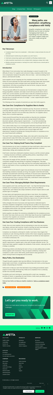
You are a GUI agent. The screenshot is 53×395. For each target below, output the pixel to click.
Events (20, 365)
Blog (20, 368)
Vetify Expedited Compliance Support (41, 348)
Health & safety (6, 340)
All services (37, 340)
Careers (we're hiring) (7, 367)
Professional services (39, 342)
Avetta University (22, 361)
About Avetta (5, 361)
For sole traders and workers (9, 356)
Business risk (5, 344)
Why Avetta (5, 363)
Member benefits (6, 370)
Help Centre (21, 363)
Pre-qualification (22, 342)
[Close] (44, 385)
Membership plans (6, 372)
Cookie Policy (32, 388)
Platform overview (6, 346)
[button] (50, 2)
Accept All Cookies (40, 391)
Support (20, 370)
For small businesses (7, 354)
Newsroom (5, 368)
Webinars (21, 367)
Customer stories (6, 374)
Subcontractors (22, 344)
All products (21, 340)
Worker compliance (23, 346)
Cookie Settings (28, 391)
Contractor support (39, 346)
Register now (10, 314)
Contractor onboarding (40, 344)
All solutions (5, 352)
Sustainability (5, 342)
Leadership (5, 365)
